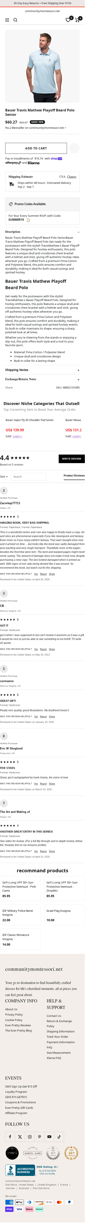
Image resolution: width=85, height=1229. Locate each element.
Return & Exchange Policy (59, 1023)
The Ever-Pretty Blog (18, 1030)
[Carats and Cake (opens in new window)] (32, 1153)
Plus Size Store (41, 1188)
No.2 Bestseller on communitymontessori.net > (35, 128)
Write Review (71, 458)
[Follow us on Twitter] (20, 1137)
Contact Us (54, 1016)
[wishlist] (68, 20)
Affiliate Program (16, 1113)
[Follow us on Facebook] (10, 1137)
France (64, 1184)
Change (71, 176)
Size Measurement (59, 1053)
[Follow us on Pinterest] (39, 1137)
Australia (24, 1188)
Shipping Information (61, 1031)
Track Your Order (57, 1037)
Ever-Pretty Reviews (18, 1025)
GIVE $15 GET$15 (16, 1097)
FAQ (49, 1047)
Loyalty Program (16, 1092)
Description (12, 232)
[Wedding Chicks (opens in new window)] (12, 1153)
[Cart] (77, 20)
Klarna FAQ (54, 1058)
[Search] (15, 20)
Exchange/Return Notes (20, 379)
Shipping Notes (16, 370)
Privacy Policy (14, 1014)
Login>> (17, 436)
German (10, 1188)
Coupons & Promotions (20, 1102)
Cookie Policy (13, 1020)
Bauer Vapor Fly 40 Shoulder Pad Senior (30, 420)
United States (26, 1184)
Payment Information (61, 1042)
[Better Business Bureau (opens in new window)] (32, 1170)
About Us (11, 1009)
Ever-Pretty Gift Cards (19, 1108)
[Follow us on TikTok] (59, 1137)
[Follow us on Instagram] (30, 1137)
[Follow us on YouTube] (49, 1137)
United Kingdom (47, 1184)
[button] (74, 148)
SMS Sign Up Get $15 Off (21, 1086)
